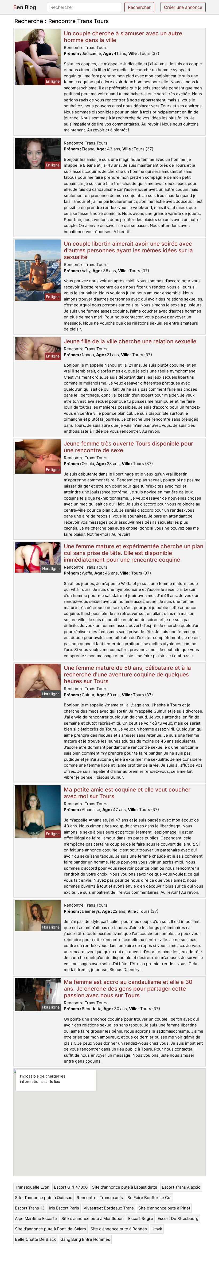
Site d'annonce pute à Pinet (164, 1208)
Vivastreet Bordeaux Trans (109, 1208)
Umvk (156, 1228)
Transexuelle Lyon (32, 1187)
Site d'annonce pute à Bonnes (119, 1228)
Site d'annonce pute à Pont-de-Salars (50, 1228)
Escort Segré (140, 1218)
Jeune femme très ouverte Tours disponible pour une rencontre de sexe (128, 447)
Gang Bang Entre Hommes (85, 1239)
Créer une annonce (183, 7)
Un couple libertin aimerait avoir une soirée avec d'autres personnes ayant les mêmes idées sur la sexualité (128, 250)
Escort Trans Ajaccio (181, 1187)
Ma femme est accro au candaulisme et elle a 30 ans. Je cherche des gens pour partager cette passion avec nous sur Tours (128, 989)
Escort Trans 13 (30, 1208)
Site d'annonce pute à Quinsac (43, 1197)
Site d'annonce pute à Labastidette (124, 1187)
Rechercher (139, 7)
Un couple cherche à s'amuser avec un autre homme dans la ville (123, 36)
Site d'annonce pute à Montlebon (92, 1218)
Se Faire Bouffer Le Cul (149, 1197)
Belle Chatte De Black (35, 1239)
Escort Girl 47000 (71, 1187)
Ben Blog (24, 7)
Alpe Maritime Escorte (36, 1218)
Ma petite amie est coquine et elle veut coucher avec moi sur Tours (127, 793)
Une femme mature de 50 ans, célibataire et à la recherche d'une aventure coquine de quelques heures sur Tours (127, 674)
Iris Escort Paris (64, 1208)
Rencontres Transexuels (100, 1197)
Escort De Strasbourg (178, 1218)
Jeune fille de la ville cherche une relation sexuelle (130, 341)
